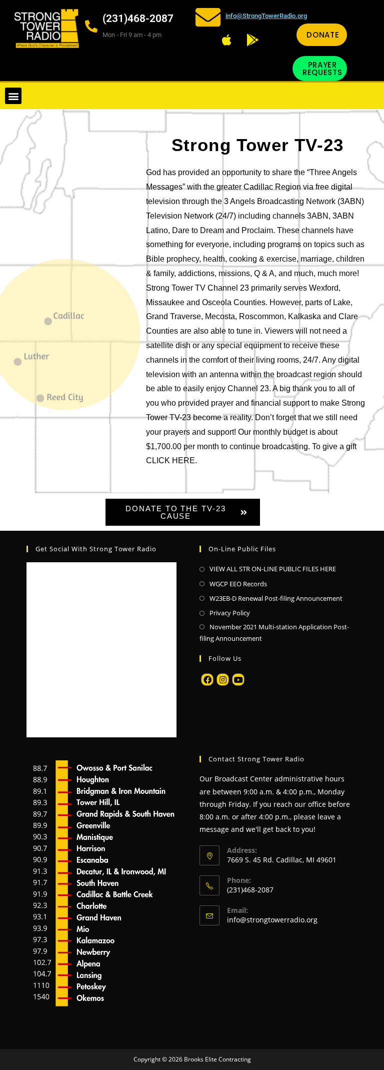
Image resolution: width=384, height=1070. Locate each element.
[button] (13, 96)
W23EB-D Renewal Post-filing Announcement (276, 598)
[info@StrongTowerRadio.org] (208, 17)
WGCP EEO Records (238, 583)
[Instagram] (222, 679)
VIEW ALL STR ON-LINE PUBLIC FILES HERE (273, 568)
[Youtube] (238, 679)
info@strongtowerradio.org (272, 919)
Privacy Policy (230, 612)
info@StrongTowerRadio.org (266, 16)
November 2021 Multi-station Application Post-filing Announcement (274, 632)
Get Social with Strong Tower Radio (96, 548)
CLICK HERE (170, 460)
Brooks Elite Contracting (217, 1059)
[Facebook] (207, 679)
